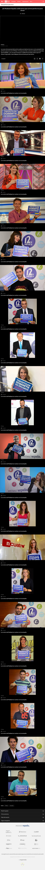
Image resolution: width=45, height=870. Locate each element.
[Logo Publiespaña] (22, 848)
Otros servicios (5, 814)
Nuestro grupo (4, 810)
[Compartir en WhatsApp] (35, 59)
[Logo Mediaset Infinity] (8, 831)
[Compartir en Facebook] (43, 59)
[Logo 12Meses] (36, 844)
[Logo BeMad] (36, 840)
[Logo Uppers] (9, 844)
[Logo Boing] (8, 840)
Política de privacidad (16, 854)
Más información (5, 817)
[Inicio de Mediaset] (2, 1)
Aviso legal (3, 854)
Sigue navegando (5, 820)
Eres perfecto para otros (7, 4)
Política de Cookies (32, 854)
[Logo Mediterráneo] (36, 848)
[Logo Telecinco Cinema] (22, 844)
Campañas (12, 805)
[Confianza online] (22, 865)
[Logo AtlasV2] (8, 848)
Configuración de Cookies (24, 854)
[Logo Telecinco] (22, 831)
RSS (43, 854)
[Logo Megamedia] (23, 860)
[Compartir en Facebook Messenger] (40, 59)
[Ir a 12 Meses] (7, 1)
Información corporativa (9, 854)
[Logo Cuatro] (36, 831)
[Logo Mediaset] (22, 826)
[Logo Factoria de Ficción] (36, 835)
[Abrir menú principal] (43, 1)
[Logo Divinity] (8, 835)
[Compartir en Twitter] (37, 59)
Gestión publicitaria (39, 854)
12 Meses (6, 805)
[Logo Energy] (22, 840)
